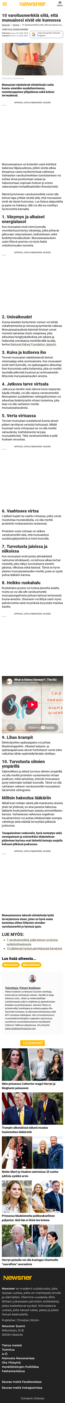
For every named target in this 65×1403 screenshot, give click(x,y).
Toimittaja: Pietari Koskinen (15, 29)
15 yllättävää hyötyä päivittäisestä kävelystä (34, 948)
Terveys (15, 25)
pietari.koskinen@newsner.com (20, 1028)
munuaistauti (31, 964)
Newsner (6, 25)
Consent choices (32, 1398)
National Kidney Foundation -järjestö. (34, 344)
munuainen (11, 964)
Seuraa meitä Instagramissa (22, 1387)
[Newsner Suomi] (32, 4)
